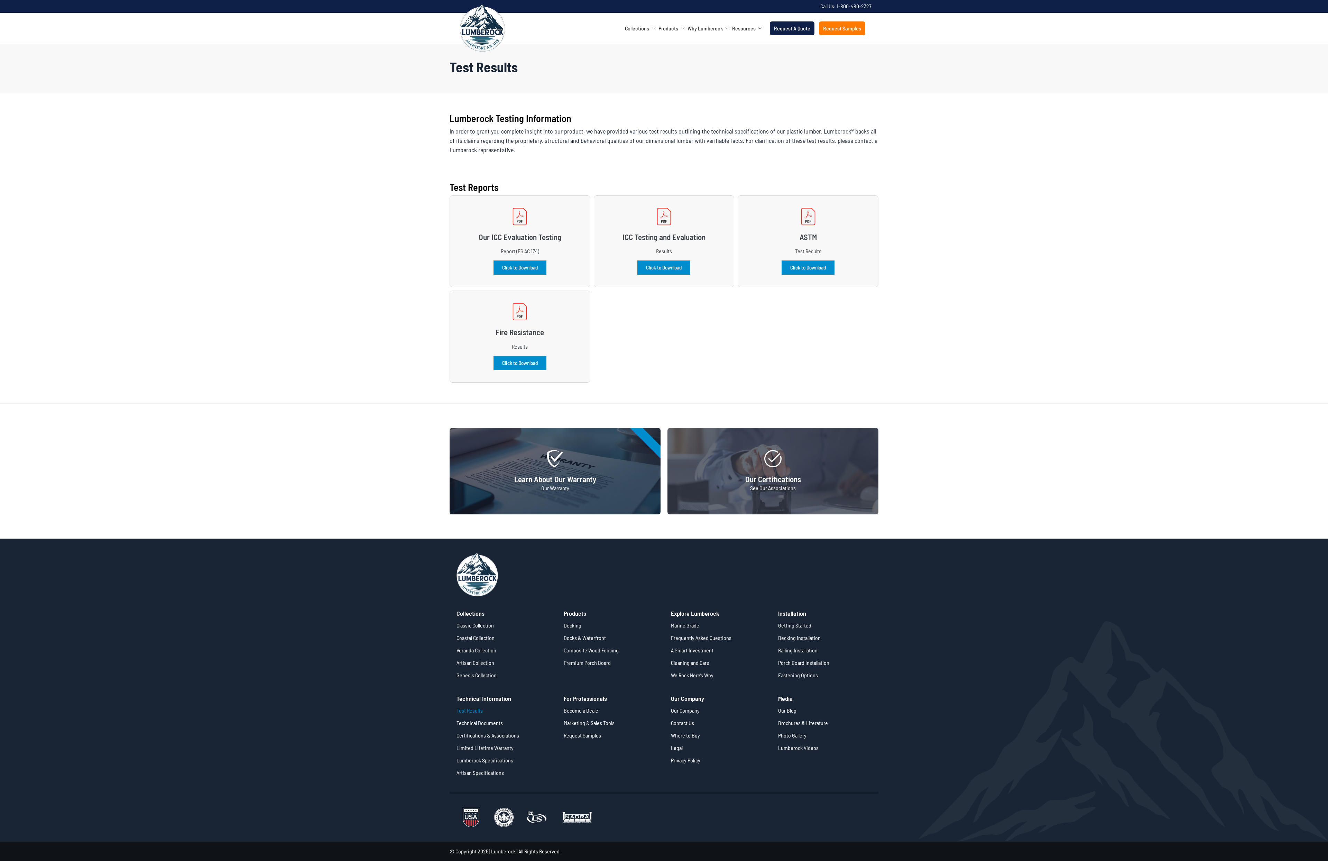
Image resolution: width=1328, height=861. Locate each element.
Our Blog (787, 710)
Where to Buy (685, 735)
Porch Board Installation (803, 662)
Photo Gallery (792, 735)
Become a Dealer (582, 710)
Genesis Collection (476, 675)
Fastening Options (798, 675)
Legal (677, 747)
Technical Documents (479, 723)
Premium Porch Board (587, 662)
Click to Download (520, 267)
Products (670, 28)
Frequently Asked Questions (701, 637)
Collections (639, 28)
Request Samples (842, 28)
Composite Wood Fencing (591, 650)
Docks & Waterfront (585, 637)
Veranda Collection (476, 650)
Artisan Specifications (480, 772)
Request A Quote (792, 28)
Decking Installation (799, 637)
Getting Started (794, 625)
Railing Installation (798, 650)
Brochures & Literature (803, 723)
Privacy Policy (685, 760)
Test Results (469, 710)
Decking (572, 625)
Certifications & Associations (487, 735)
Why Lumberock (707, 28)
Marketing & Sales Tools (589, 723)
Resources (746, 28)
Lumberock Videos (798, 747)
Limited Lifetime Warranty (485, 747)
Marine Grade (685, 625)
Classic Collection (475, 625)
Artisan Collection (475, 662)
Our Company (685, 710)
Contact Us (682, 723)
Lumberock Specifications (484, 760)
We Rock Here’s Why (692, 675)
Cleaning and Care (690, 662)
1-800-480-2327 (854, 6)
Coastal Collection (475, 637)
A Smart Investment (692, 650)
